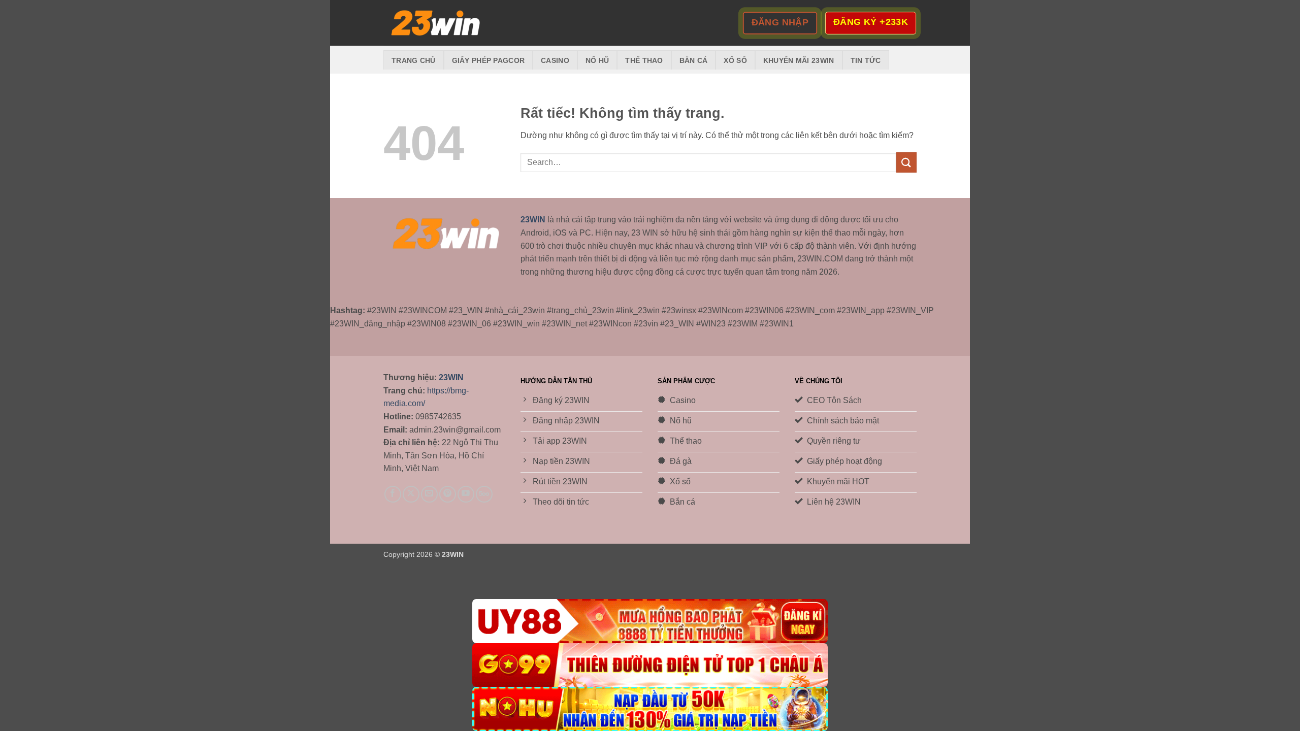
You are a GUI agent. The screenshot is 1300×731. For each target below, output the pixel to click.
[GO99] (650, 665)
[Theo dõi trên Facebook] (392, 494)
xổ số (735, 60)
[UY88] (650, 621)
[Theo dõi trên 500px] (484, 494)
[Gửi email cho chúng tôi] (429, 494)
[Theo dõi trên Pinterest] (447, 494)
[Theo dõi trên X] (411, 494)
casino (555, 60)
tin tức (866, 60)
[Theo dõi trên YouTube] (466, 494)
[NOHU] (650, 709)
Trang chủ (414, 60)
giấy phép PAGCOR (488, 60)
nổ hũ (597, 60)
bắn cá (693, 60)
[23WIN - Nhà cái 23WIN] (434, 23)
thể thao (644, 60)
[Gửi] (906, 162)
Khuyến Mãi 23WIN (798, 60)
